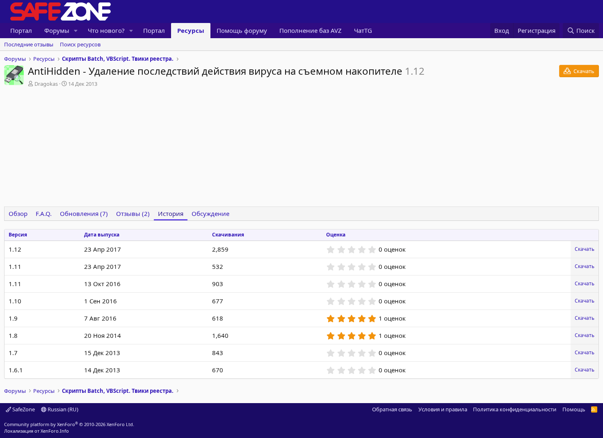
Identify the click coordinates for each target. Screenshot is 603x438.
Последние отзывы (28, 44)
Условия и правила (442, 409)
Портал (21, 30)
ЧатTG (363, 30)
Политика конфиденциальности (514, 409)
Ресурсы (190, 30)
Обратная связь (392, 409)
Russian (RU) (62, 409)
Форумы (56, 30)
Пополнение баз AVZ (310, 30)
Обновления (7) (84, 213)
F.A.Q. (44, 213)
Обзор (18, 213)
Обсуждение (210, 213)
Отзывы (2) (133, 213)
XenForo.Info (55, 431)
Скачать (584, 248)
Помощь (573, 409)
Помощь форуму (242, 30)
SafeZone (23, 409)
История (170, 213)
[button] (76, 30)
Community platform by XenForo (69, 424)
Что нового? (106, 30)
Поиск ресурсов (80, 44)
